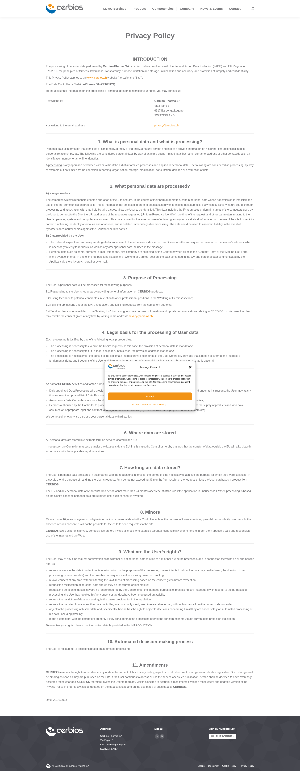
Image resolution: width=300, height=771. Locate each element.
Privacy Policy (159, 405)
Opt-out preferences (141, 405)
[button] (190, 367)
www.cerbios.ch (97, 77)
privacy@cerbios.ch (140, 316)
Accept (150, 396)
